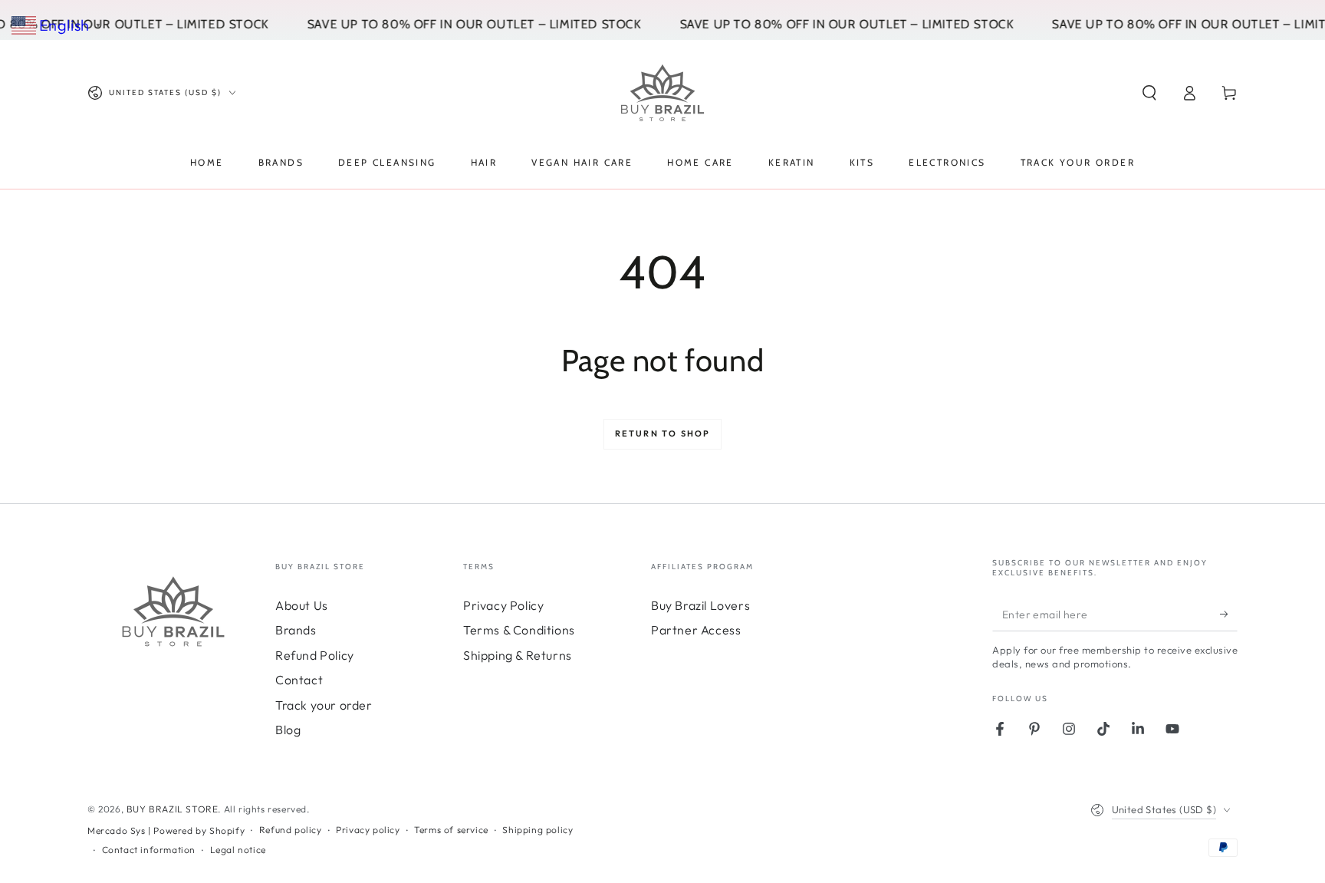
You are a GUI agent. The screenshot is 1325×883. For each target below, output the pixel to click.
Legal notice (238, 849)
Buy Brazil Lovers (700, 605)
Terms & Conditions (519, 630)
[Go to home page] (662, 93)
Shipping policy (537, 829)
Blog (288, 729)
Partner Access (696, 630)
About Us (301, 605)
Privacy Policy (503, 605)
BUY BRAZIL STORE (173, 809)
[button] (1149, 93)
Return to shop (663, 433)
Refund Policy (314, 655)
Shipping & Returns (517, 655)
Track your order (324, 705)
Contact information (149, 849)
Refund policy (290, 829)
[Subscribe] (1229, 614)
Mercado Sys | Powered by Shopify (166, 830)
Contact (299, 679)
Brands (296, 630)
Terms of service (451, 829)
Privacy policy (367, 829)
